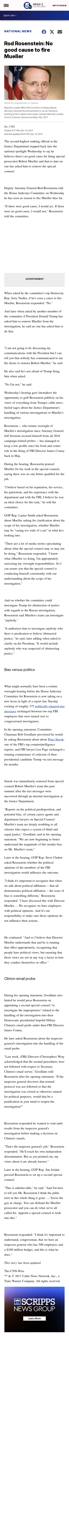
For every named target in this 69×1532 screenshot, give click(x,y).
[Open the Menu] (6, 5)
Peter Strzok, (56, 739)
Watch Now (59, 5)
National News (18, 31)
